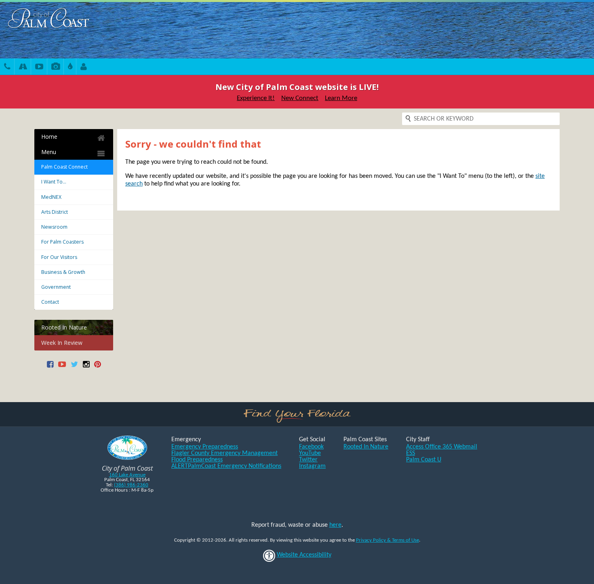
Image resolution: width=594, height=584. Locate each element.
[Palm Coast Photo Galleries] (55, 67)
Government (56, 287)
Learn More (341, 98)
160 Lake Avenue (127, 475)
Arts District (54, 212)
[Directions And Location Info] (23, 67)
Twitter (308, 460)
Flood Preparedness (197, 460)
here (335, 525)
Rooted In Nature (64, 327)
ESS (410, 453)
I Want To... (53, 181)
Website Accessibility (304, 555)
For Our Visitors (59, 257)
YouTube (310, 453)
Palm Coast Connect (64, 166)
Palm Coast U (423, 460)
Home (49, 136)
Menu (48, 152)
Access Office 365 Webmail (441, 447)
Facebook (311, 447)
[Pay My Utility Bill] (70, 67)
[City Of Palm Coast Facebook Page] (50, 367)
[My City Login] (83, 67)
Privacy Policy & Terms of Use (387, 540)
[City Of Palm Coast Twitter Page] (74, 367)
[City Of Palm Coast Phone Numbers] (7, 67)
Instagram (312, 466)
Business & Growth (63, 272)
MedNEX (51, 197)
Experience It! (256, 98)
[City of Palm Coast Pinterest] (97, 367)
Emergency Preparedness (204, 447)
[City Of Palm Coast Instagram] (86, 367)
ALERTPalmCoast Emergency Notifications (226, 466)
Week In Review (61, 342)
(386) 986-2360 (131, 485)
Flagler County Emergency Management (224, 453)
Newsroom (54, 226)
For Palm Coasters (62, 241)
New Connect (299, 98)
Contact (50, 301)
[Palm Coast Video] (39, 67)
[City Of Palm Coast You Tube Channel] (62, 367)
